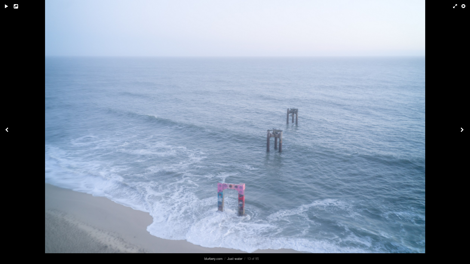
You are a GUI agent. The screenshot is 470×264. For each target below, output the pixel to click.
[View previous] (7, 132)
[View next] (462, 132)
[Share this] (19, 6)
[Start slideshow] (6, 6)
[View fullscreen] (453, 6)
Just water (234, 258)
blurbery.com (213, 258)
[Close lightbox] (464, 6)
